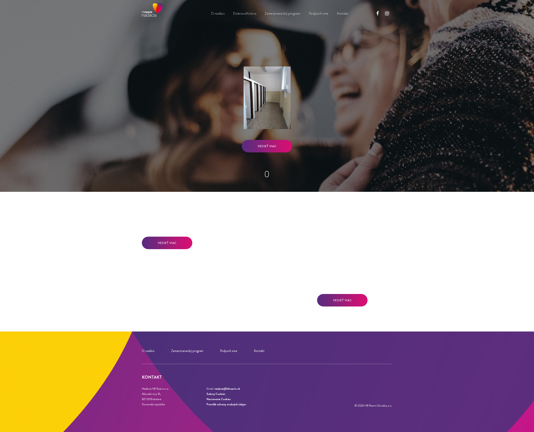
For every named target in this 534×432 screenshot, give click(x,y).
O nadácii (218, 13)
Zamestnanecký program (282, 13)
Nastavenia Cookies (219, 399)
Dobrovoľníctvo (244, 13)
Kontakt (342, 13)
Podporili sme (319, 13)
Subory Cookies (216, 394)
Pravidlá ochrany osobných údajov (226, 404)
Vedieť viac (267, 146)
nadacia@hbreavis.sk (227, 389)
